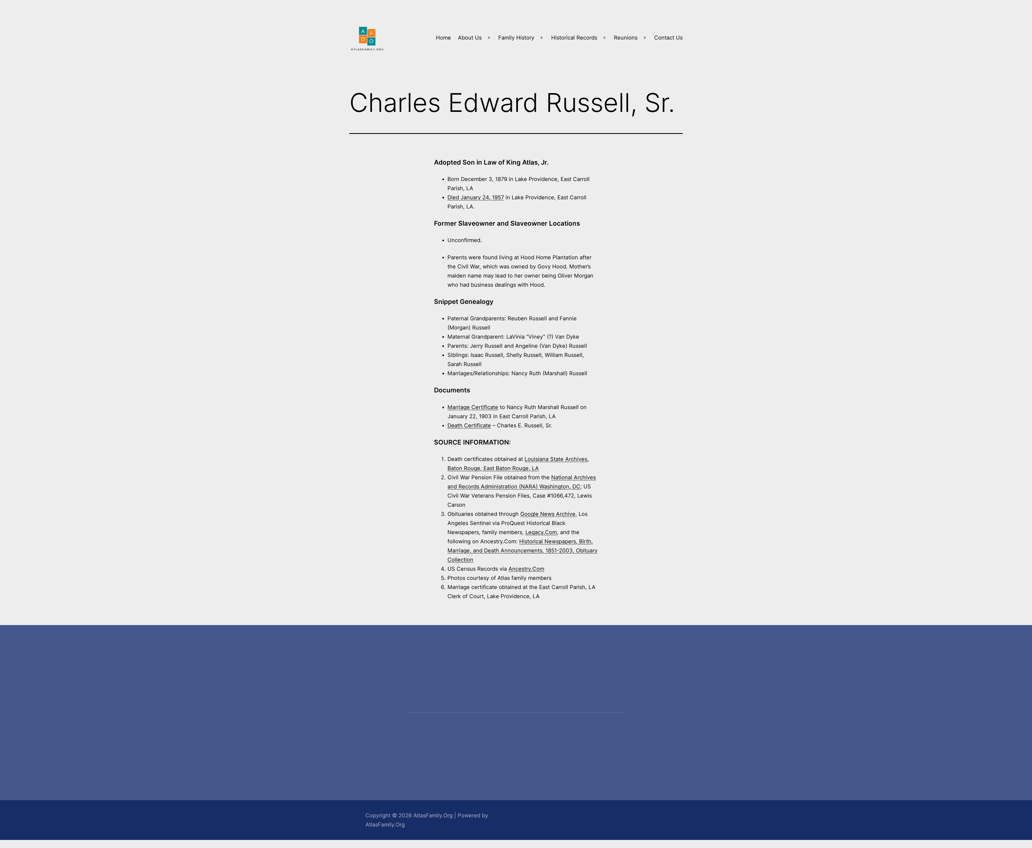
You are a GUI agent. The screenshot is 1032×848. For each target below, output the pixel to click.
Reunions (625, 37)
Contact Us (668, 37)
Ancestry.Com (526, 569)
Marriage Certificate (472, 407)
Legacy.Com (541, 532)
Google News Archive (547, 514)
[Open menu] (489, 37)
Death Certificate (469, 425)
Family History (516, 37)
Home (443, 37)
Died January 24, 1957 (475, 197)
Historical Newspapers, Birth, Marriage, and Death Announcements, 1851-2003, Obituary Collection (522, 550)
